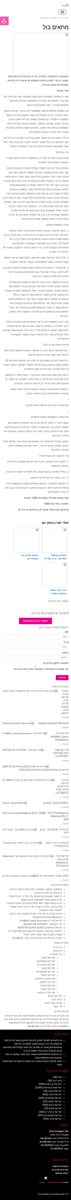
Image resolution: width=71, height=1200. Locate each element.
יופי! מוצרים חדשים (45, 978)
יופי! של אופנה (47, 989)
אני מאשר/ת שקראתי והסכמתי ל (41, 669)
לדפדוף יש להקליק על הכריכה (50, 613)
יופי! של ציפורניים (46, 964)
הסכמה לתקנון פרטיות (56, 663)
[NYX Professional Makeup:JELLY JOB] (24, 813)
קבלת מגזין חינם (53, 1002)
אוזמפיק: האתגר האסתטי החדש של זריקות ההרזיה (35, 889)
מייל (66, 642)
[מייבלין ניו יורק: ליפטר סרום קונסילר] (22, 843)
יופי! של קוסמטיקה (45, 971)
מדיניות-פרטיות (23, 669)
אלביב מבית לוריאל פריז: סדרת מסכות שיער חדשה (35, 913)
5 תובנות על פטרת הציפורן (48, 892)
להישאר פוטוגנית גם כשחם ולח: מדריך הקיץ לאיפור (35, 896)
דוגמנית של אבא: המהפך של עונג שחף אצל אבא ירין (35, 931)
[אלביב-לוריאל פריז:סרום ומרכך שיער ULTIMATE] (28, 780)
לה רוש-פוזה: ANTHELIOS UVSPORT (61, 753)
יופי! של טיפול (48, 975)
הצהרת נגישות (60, 1166)
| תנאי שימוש (62, 1173)
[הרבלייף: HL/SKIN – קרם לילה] (19, 829)
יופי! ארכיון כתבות (46, 992)
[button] (4, 21)
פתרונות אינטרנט (54, 1182)
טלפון (65, 653)
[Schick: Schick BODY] (14, 803)
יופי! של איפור (48, 957)
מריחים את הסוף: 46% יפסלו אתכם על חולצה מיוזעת (34, 903)
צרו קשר (57, 1006)
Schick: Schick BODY (56, 802)
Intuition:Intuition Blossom (53, 723)
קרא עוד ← (64, 717)
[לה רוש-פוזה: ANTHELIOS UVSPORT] (23, 750)
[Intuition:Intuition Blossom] (18, 723)
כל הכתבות (56, 954)
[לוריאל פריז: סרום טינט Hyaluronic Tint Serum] (28, 856)
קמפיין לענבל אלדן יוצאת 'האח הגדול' (42, 934)
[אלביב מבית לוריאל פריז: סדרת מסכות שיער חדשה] (30, 691)
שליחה (62, 677)
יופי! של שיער (48, 968)
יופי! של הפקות (47, 982)
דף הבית (57, 947)
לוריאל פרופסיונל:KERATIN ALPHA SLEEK (44, 770)
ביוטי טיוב (57, 999)
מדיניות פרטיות (60, 1169)
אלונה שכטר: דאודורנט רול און (52, 875)
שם (67, 632)
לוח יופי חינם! (55, 996)
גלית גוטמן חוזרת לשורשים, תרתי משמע (41, 899)
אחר (60, 1077)
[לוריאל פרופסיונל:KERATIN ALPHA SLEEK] (25, 766)
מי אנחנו (57, 950)
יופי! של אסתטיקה (45, 961)
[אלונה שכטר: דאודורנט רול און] (19, 876)
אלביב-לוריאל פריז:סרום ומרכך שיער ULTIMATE (62, 786)
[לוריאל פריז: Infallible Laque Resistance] (24, 733)
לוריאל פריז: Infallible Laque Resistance (60, 736)
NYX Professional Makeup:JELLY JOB (58, 816)
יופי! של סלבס (48, 985)
